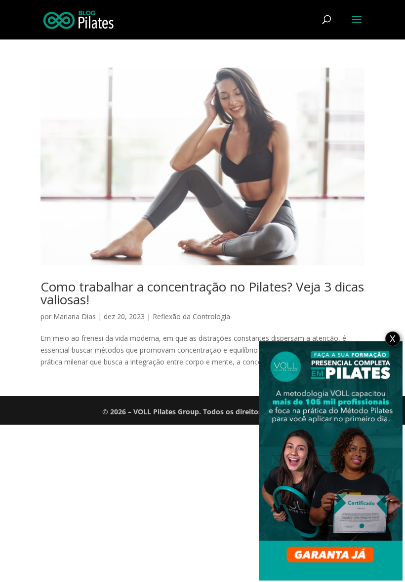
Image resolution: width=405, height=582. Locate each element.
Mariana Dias (74, 316)
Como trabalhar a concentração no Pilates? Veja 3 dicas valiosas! (202, 293)
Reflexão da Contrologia (191, 316)
